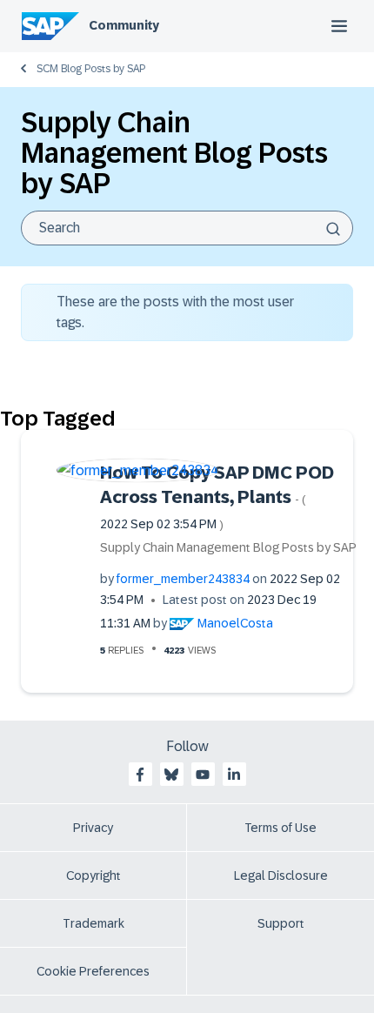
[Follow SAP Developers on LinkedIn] (234, 775)
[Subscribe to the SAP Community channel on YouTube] (203, 775)
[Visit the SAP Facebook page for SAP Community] (140, 775)
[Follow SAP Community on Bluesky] (171, 775)
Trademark (93, 923)
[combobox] (187, 228)
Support (280, 923)
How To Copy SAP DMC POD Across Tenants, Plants (217, 497)
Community (124, 25)
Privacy (93, 828)
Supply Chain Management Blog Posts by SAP (228, 547)
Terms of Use (280, 828)
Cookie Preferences (93, 971)
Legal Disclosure (281, 875)
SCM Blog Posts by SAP (91, 69)
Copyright (93, 875)
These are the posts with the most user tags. (175, 312)
